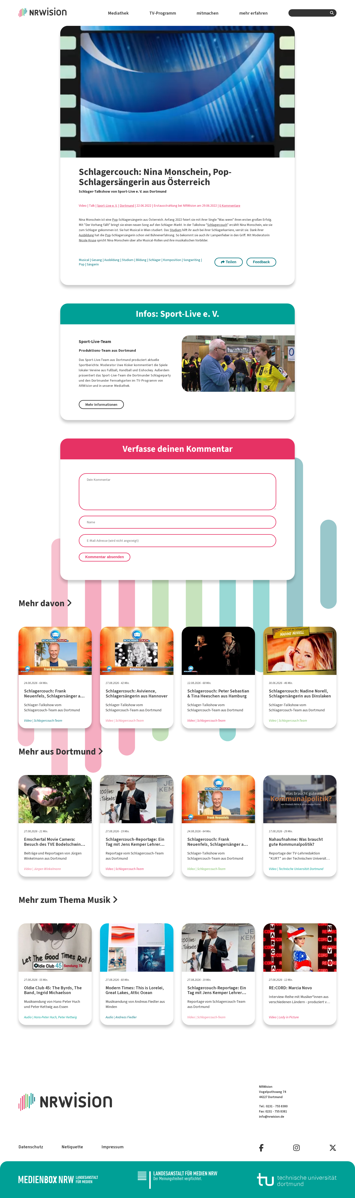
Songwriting (192, 260)
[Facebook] (261, 1148)
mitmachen (208, 13)
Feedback (261, 262)
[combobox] (312, 13)
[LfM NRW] (177, 1179)
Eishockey (146, 370)
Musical (84, 260)
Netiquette (72, 1147)
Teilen (230, 262)
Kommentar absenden (104, 557)
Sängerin (93, 264)
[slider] (169, 154)
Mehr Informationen (101, 404)
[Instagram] (296, 1148)
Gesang (97, 260)
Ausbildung (86, 235)
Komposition (172, 260)
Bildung (141, 260)
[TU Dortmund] (297, 1179)
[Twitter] (333, 1148)
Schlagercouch (217, 225)
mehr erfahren (253, 13)
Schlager (155, 260)
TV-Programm (162, 13)
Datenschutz (30, 1147)
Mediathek (118, 13)
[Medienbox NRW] (58, 1179)
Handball (125, 370)
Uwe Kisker (125, 365)
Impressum (113, 1147)
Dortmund (127, 205)
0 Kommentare (229, 205)
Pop (115, 219)
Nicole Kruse (87, 240)
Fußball (112, 370)
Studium (175, 230)
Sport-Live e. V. (107, 205)
